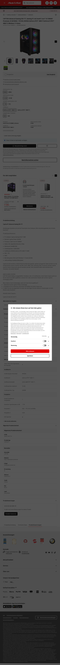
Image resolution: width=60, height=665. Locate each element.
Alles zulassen (30, 351)
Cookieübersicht (25, 333)
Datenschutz (13, 333)
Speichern (30, 356)
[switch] (44, 341)
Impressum (19, 333)
